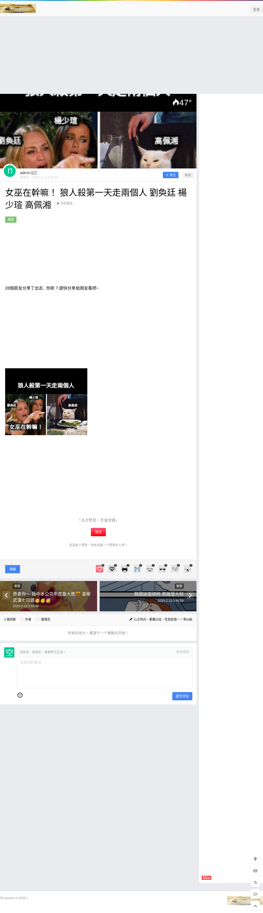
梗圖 (11, 219)
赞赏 (98, 532)
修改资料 (183, 652)
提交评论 (182, 696)
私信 (188, 175)
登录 (256, 9)
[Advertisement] (131, 58)
